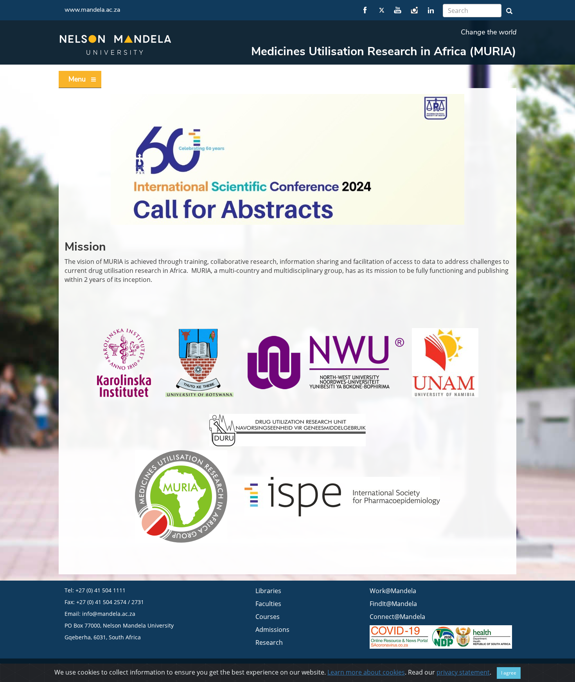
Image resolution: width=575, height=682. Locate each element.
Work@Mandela (393, 590)
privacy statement (463, 672)
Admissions (272, 629)
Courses (267, 616)
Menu (77, 79)
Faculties (268, 603)
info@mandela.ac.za (108, 613)
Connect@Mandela (397, 616)
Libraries (268, 590)
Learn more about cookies (366, 672)
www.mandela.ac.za (92, 9)
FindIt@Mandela (393, 603)
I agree (508, 672)
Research (269, 642)
